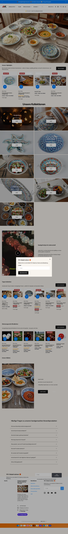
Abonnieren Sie (23, 272)
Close (50, 259)
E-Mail (19, 265)
